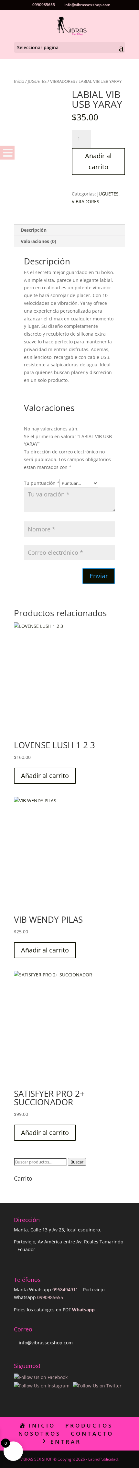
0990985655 (50, 1297)
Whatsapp (83, 1310)
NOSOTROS (39, 1433)
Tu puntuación (41, 483)
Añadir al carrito (98, 161)
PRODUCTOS (89, 1425)
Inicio (19, 81)
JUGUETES (37, 81)
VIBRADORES (62, 81)
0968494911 (65, 1289)
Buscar (76, 1162)
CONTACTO (92, 1433)
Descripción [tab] (34, 230)
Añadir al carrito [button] (45, 775)
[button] (7, 153)
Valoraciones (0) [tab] (38, 241)
